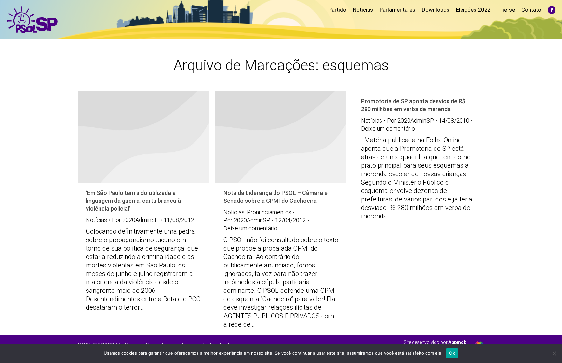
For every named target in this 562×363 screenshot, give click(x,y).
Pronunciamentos (269, 212)
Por (135, 219)
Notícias (96, 219)
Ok (452, 353)
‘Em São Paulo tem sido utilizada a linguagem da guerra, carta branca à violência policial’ (133, 200)
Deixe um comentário (250, 228)
